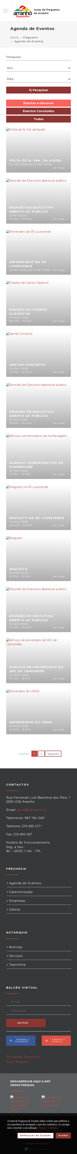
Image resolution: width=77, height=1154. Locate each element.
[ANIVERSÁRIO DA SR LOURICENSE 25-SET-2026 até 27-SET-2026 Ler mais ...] (28, 252)
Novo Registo (17, 1062)
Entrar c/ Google (57, 1040)
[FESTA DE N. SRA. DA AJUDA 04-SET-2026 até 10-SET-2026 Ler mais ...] (25, 150)
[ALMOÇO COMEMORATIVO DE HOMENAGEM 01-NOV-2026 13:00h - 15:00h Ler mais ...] (36, 456)
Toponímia (17, 965)
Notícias (15, 947)
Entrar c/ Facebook (21, 1040)
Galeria (14, 909)
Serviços (15, 956)
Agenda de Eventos (24, 883)
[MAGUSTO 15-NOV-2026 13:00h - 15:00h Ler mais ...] (14, 558)
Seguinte (53, 754)
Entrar (22, 1022)
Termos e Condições (48, 1127)
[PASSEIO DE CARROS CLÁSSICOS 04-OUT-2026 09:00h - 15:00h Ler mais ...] (27, 303)
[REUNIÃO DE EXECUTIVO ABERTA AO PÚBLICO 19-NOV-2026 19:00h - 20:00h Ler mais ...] (36, 609)
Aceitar (63, 1135)
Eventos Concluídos (38, 111)
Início (14, 37)
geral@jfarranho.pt (32, 810)
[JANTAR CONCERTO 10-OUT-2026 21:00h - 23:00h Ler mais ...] (19, 354)
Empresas (16, 901)
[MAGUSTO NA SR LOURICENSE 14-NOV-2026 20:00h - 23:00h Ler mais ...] (27, 507)
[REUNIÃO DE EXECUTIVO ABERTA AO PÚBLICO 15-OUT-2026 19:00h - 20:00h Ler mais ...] (36, 405)
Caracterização (20, 892)
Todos (39, 119)
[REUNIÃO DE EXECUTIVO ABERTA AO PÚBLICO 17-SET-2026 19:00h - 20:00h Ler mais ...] (36, 201)
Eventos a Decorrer (38, 103)
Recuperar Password (22, 1057)
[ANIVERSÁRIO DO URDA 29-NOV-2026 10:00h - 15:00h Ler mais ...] (22, 711)
